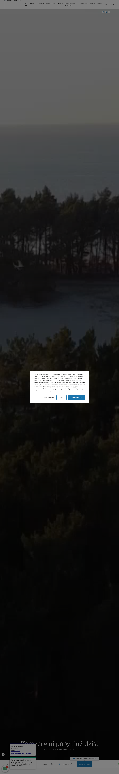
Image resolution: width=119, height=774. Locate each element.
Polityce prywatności (59, 380)
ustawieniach (70, 391)
